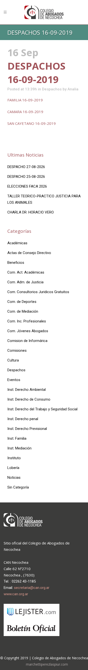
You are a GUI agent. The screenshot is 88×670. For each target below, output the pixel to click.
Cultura (13, 360)
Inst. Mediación (19, 448)
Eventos (13, 380)
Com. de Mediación (22, 311)
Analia (72, 89)
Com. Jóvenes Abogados (27, 331)
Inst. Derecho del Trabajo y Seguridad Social (42, 409)
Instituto (14, 458)
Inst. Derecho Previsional (27, 428)
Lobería (13, 468)
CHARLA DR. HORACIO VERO (30, 212)
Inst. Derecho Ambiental (26, 389)
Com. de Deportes (21, 301)
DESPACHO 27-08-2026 (26, 167)
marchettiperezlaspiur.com (47, 664)
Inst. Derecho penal (22, 419)
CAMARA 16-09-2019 (25, 111)
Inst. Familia (16, 438)
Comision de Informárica (27, 341)
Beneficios (15, 262)
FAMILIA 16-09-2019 (25, 99)
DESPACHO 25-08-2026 (26, 176)
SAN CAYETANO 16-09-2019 (31, 123)
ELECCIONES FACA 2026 (27, 186)
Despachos (52, 89)
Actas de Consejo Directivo (29, 253)
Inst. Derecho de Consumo (28, 399)
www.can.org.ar (16, 594)
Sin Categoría (18, 487)
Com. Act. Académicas (25, 272)
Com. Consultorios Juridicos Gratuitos (38, 292)
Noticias (14, 477)
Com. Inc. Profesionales (26, 321)
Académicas (17, 243)
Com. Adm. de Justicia (25, 282)
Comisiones (17, 350)
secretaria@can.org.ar (31, 587)
